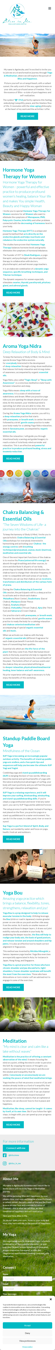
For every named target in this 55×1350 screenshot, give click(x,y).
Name (5, 1274)
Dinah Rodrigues (32, 255)
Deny (27, 1333)
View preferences (27, 1341)
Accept (27, 1325)
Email (5, 1284)
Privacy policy (27, 1347)
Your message (9, 1294)
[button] (50, 1299)
